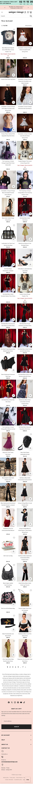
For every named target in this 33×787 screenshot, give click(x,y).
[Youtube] (21, 702)
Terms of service (19, 777)
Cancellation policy (18, 779)
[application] (27, 779)
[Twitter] (12, 702)
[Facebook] (9, 702)
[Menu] (2, 12)
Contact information (9, 779)
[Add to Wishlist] (14, 30)
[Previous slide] (5, 7)
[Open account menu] (25, 12)
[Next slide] (28, 7)
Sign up (16, 726)
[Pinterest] (18, 702)
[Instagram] (15, 702)
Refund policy (6, 777)
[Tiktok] (24, 702)
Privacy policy (12, 777)
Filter (5, 25)
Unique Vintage (18, 774)
